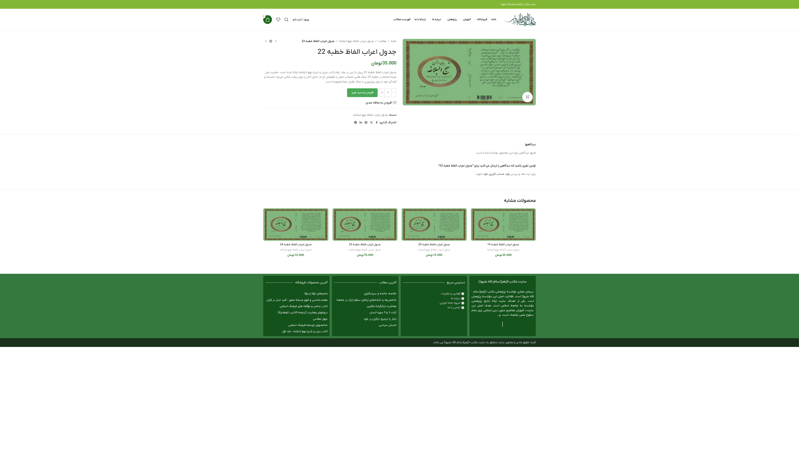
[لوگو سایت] (520, 19)
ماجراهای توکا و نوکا (316, 294)
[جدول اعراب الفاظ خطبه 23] (365, 224)
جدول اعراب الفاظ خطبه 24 (296, 245)
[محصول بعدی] (265, 41)
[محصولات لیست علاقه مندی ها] (278, 19)
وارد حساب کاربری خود (496, 174)
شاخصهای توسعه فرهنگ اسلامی (308, 325)
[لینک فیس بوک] (376, 123)
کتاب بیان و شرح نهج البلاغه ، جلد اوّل (305, 331)
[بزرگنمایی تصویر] (527, 97)
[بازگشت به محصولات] (270, 41)
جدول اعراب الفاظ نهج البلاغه (356, 41)
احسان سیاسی (387, 325)
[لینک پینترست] (366, 123)
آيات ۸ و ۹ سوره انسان (383, 313)
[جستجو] (286, 19)
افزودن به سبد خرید (362, 92)
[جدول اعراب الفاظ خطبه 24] (295, 224)
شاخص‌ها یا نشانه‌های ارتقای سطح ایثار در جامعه (366, 300)
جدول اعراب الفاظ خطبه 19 (503, 245)
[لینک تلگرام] (355, 123)
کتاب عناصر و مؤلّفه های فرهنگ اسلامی (304, 306)
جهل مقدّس (320, 319)
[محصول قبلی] (275, 41)
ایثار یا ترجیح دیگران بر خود (380, 319)
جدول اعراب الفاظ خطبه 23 (365, 245)
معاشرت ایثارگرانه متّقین (381, 306)
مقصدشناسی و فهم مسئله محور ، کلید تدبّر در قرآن (297, 300)
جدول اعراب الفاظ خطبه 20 (434, 245)
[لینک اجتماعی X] (371, 123)
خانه (393, 41)
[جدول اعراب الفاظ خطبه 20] (434, 224)
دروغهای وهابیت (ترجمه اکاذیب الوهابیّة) (303, 313)
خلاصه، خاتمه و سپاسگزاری (380, 294)
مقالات (382, 41)
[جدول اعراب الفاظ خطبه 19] (503, 224)
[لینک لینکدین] (360, 123)
